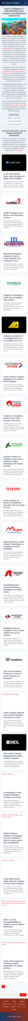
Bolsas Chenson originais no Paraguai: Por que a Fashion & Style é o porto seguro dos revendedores (12, 838)
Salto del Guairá (6, 73)
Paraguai (6, 1001)
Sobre (14, 1004)
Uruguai (14, 1001)
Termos (19, 1006)
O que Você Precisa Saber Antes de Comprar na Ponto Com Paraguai (13, 881)
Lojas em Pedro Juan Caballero (14, 121)
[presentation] (14, 162)
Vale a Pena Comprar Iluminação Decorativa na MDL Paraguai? (12, 755)
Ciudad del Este (7, 71)
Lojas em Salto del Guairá (14, 124)
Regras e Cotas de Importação (18, 105)
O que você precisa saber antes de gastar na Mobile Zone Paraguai (13, 176)
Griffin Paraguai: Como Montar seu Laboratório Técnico (13, 215)
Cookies (13, 1006)
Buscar (23, 995)
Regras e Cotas (7, 1004)
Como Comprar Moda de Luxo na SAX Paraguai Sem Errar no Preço (13, 715)
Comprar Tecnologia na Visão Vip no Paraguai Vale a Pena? (13, 297)
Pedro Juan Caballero (18, 71)
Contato (14, 1009)
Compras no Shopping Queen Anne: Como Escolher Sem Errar (13, 418)
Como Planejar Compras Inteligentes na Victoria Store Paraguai (13, 379)
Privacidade (6, 1006)
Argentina (22, 1001)
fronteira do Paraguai (17, 150)
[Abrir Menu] (25, 3)
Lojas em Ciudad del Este (14, 118)
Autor (24, 1006)
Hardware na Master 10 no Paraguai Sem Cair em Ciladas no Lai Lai (13, 338)
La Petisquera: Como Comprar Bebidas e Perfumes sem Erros (12, 795)
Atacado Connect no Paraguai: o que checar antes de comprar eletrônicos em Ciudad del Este (13, 461)
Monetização (21, 1004)
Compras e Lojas (16, 1016)
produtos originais (7, 48)
